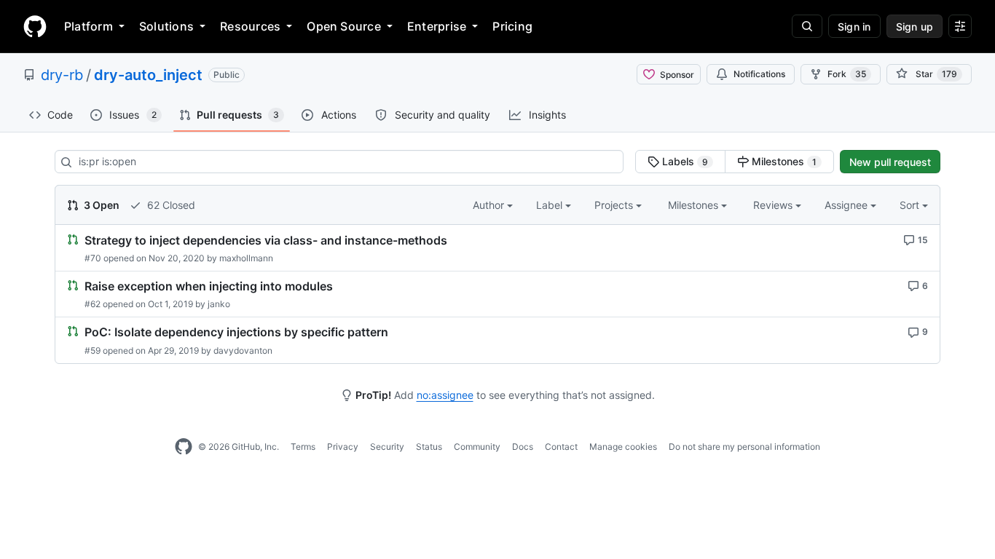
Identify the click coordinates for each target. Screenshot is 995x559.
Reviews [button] (774, 205)
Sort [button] (909, 205)
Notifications (759, 73)
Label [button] (550, 205)
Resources (250, 26)
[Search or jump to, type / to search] (807, 26)
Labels (683, 161)
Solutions (166, 26)
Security (387, 446)
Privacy (342, 446)
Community (477, 446)
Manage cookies (623, 446)
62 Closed (169, 205)
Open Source (344, 26)
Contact (561, 446)
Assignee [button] (847, 205)
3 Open (100, 205)
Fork (846, 73)
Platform (88, 26)
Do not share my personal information (744, 446)
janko (219, 303)
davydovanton (242, 350)
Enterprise (436, 26)
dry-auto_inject (148, 75)
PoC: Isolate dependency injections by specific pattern (236, 332)
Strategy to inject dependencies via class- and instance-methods (265, 240)
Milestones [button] (694, 205)
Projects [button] (615, 205)
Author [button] (490, 205)
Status (429, 446)
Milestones (783, 161)
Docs (522, 446)
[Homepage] (35, 26)
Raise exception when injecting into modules (208, 286)
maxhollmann (246, 258)
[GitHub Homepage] (183, 446)
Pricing (512, 26)
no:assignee (445, 395)
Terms (303, 446)
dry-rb (62, 75)
